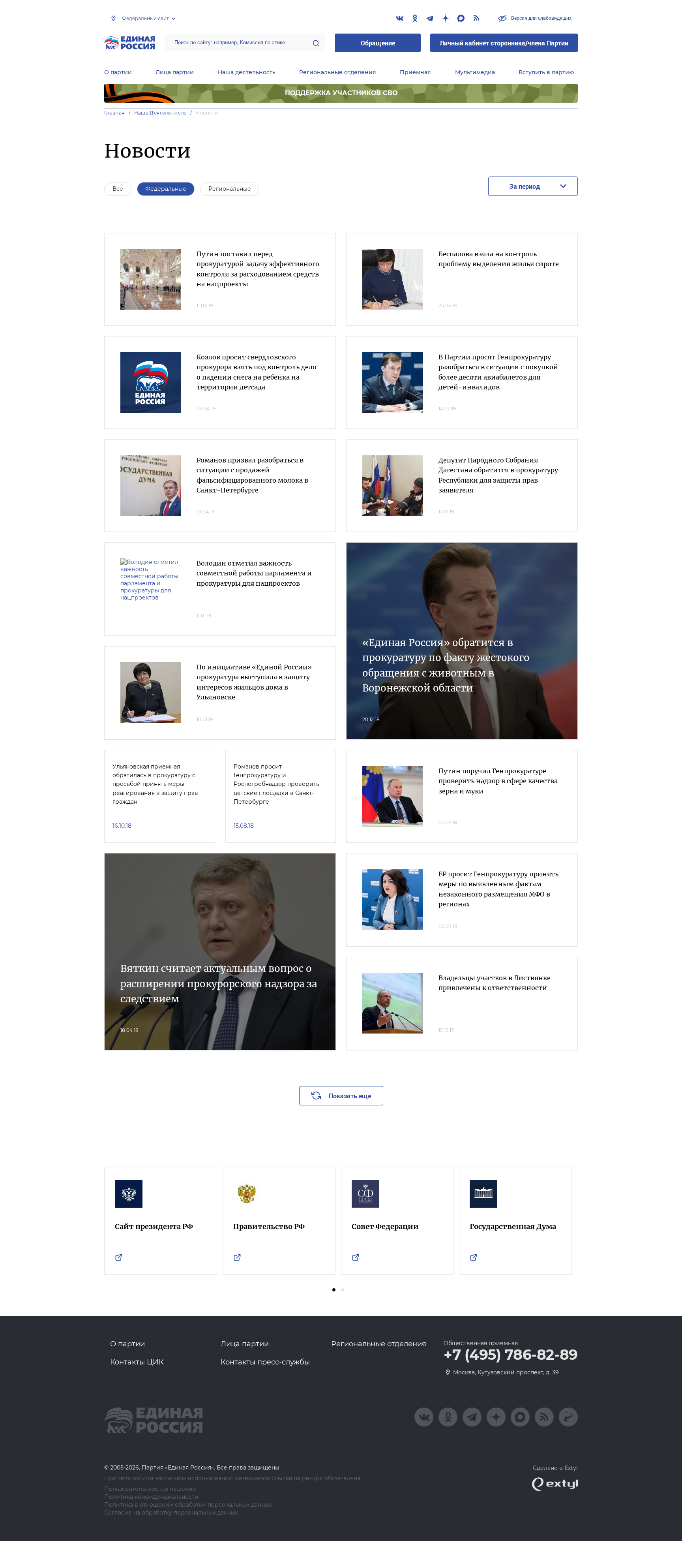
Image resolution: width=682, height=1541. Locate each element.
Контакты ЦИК (137, 1362)
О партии (118, 72)
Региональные (229, 188)
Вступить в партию (546, 72)
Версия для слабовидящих (540, 18)
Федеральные (165, 188)
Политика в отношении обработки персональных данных (188, 1505)
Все (117, 188)
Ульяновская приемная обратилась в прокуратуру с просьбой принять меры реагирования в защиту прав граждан (155, 784)
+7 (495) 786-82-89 (511, 1355)
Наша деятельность (246, 72)
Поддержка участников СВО (341, 93)
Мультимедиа (475, 72)
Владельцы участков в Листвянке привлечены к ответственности (494, 983)
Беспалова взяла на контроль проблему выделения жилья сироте (498, 259)
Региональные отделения (337, 72)
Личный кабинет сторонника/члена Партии (504, 43)
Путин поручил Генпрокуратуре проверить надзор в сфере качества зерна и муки (498, 781)
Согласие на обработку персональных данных (171, 1512)
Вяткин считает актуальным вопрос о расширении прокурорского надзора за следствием (218, 983)
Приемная (415, 72)
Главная (114, 113)
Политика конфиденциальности (151, 1497)
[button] (333, 1289)
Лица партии (175, 72)
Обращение (378, 43)
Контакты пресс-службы (265, 1362)
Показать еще (350, 1096)
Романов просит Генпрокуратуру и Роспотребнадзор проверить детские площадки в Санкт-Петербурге (276, 784)
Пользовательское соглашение (150, 1489)
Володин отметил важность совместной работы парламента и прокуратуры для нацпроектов (254, 573)
